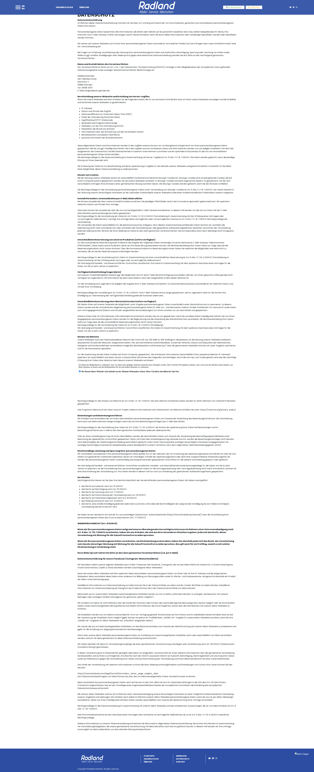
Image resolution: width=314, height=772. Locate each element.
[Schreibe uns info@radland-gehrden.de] (291, 7)
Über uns (84, 7)
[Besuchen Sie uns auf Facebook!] (294, 7)
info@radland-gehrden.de (97, 90)
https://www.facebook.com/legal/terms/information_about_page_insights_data (118, 673)
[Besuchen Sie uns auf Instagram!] (297, 7)
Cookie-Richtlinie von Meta (197, 585)
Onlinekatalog (64, 7)
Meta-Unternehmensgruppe (95, 579)
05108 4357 (255, 7)
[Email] (210, 758)
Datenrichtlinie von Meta (164, 585)
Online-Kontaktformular (173, 676)
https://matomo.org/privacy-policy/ (218, 409)
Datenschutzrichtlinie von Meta (172, 588)
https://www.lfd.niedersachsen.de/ (184, 514)
